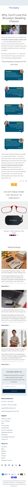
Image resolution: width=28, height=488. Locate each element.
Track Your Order (6, 418)
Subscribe (14, 391)
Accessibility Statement (8, 437)
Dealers (3, 453)
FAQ (2, 423)
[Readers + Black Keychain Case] (14, 215)
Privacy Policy (5, 425)
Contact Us (4, 439)
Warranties (4, 434)
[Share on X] (23, 181)
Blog (2, 449)
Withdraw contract (6, 460)
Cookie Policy (5, 428)
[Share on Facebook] (20, 181)
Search (3, 458)
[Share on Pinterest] (26, 181)
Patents (3, 455)
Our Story (4, 446)
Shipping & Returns (7, 432)
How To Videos (5, 421)
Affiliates (3, 451)
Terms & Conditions (6, 430)
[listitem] (14, 3)
